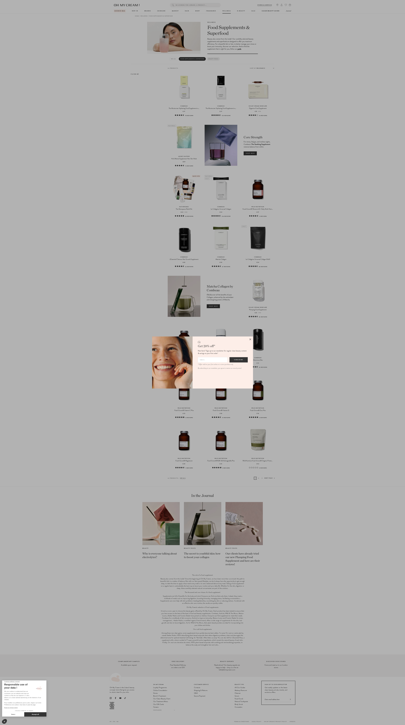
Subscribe (238, 360)
